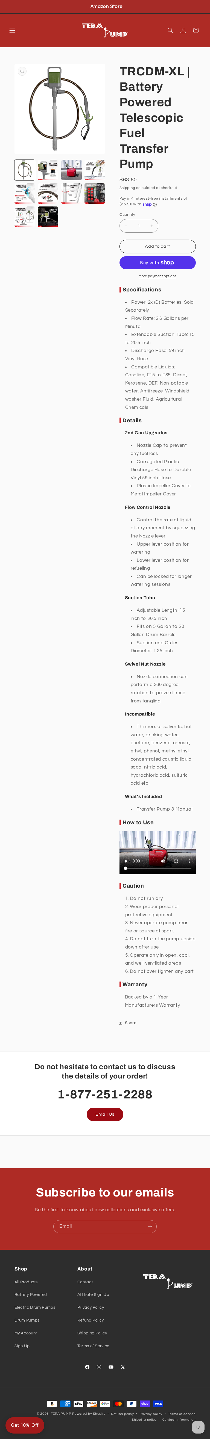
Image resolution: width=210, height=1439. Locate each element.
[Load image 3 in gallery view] (94, 170)
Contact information (179, 1419)
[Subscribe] (150, 1226)
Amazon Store (106, 6)
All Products (26, 1282)
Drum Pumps (27, 1320)
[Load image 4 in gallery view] (24, 193)
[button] (12, 30)
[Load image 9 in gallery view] (48, 216)
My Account (25, 1333)
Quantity (127, 215)
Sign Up (22, 1346)
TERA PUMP (61, 1413)
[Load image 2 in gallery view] (48, 170)
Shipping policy (144, 1419)
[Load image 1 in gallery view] (24, 170)
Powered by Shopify (88, 1413)
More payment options (157, 276)
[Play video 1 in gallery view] (71, 170)
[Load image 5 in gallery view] (48, 193)
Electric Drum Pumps (35, 1307)
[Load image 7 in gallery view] (94, 193)
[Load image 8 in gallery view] (24, 216)
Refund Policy (90, 1320)
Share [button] (130, 1023)
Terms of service (182, 1414)
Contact (85, 1282)
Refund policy (122, 1414)
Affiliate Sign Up (93, 1295)
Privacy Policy (90, 1307)
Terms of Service (93, 1346)
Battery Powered (30, 1295)
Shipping (127, 188)
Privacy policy (150, 1414)
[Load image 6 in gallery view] (71, 193)
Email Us (105, 1114)
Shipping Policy (92, 1333)
